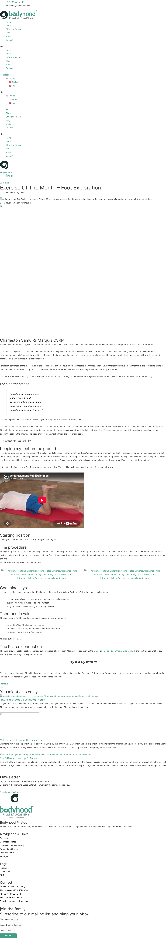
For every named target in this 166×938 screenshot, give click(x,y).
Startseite (4, 838)
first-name (5, 919)
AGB (2, 875)
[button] (83, 46)
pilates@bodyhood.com (17, 901)
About (8, 25)
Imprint (3, 868)
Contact (9, 40)
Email (2, 930)
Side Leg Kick (129, 651)
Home (8, 22)
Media (8, 36)
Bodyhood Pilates (8, 842)
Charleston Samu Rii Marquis (13, 845)
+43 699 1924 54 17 (16, 897)
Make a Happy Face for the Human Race (22, 740)
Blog (8, 32)
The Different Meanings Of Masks (18, 758)
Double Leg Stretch (113, 651)
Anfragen (4, 856)
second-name (6, 925)
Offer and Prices (13, 29)
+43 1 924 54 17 (14, 894)
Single (97, 651)
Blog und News (7, 852)
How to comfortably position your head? (22, 699)
